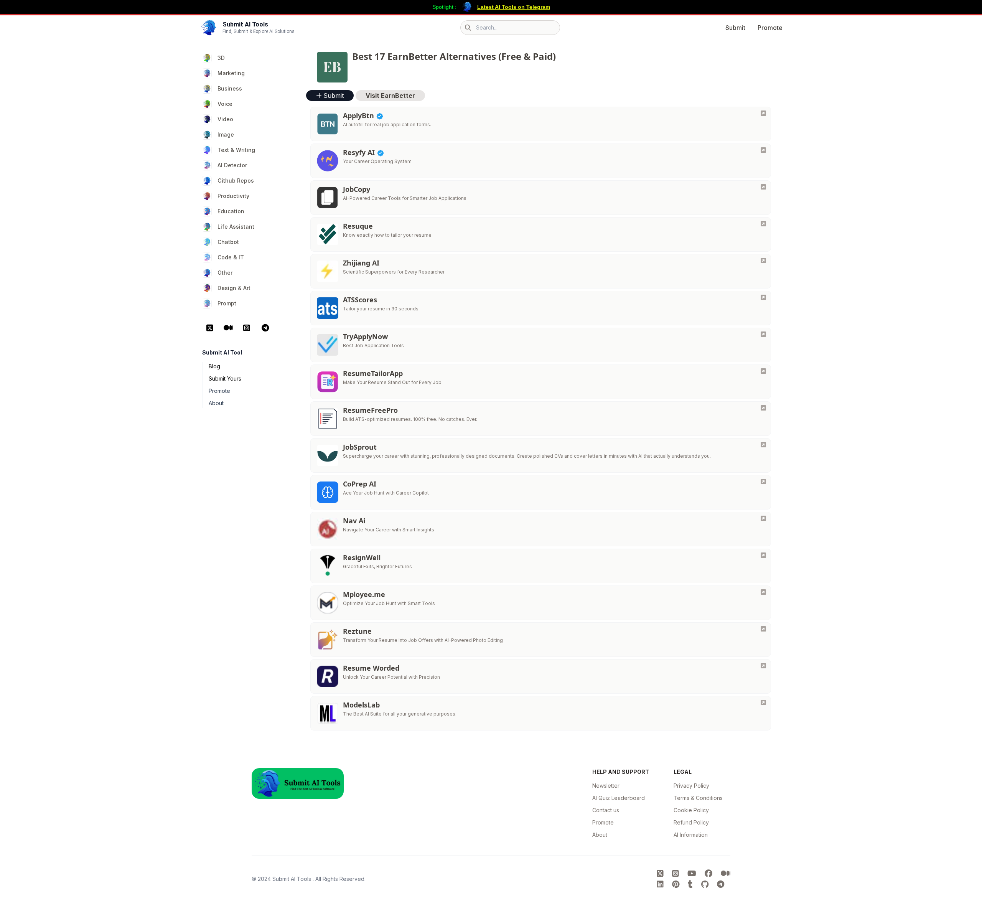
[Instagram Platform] (246, 328)
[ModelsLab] (763, 702)
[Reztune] (763, 629)
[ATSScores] (763, 297)
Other (224, 272)
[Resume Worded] (763, 665)
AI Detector (232, 165)
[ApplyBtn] (763, 113)
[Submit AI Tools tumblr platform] (691, 884)
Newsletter (606, 785)
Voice (224, 104)
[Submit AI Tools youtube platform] (693, 873)
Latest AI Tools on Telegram (513, 7)
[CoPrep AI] (763, 481)
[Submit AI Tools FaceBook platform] (710, 873)
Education (230, 211)
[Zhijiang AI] (763, 260)
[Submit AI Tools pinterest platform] (677, 884)
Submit (735, 27)
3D (221, 57)
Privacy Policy (691, 785)
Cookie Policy (691, 810)
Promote (770, 27)
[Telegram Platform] (265, 328)
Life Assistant (235, 226)
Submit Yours (225, 378)
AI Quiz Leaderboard (618, 798)
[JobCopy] (763, 187)
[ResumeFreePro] (763, 408)
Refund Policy (691, 822)
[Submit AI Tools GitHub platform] (706, 884)
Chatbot (228, 242)
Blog (214, 366)
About (216, 403)
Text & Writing (236, 150)
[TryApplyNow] (763, 334)
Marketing (231, 73)
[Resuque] (763, 224)
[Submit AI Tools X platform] (661, 873)
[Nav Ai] (763, 518)
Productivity (233, 196)
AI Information (691, 834)
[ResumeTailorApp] (763, 371)
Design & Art (233, 288)
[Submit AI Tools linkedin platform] (661, 884)
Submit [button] (333, 95)
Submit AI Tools (292, 879)
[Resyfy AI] (763, 150)
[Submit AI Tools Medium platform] (725, 873)
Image (225, 134)
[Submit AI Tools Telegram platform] (720, 884)
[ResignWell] (763, 555)
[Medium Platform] (228, 328)
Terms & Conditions (698, 798)
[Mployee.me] (763, 592)
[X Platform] (209, 328)
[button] (390, 95)
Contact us (605, 810)
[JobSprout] (763, 445)
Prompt (226, 303)
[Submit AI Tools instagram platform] (676, 873)
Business (229, 88)
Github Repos (235, 180)
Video (225, 119)
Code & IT (230, 257)
